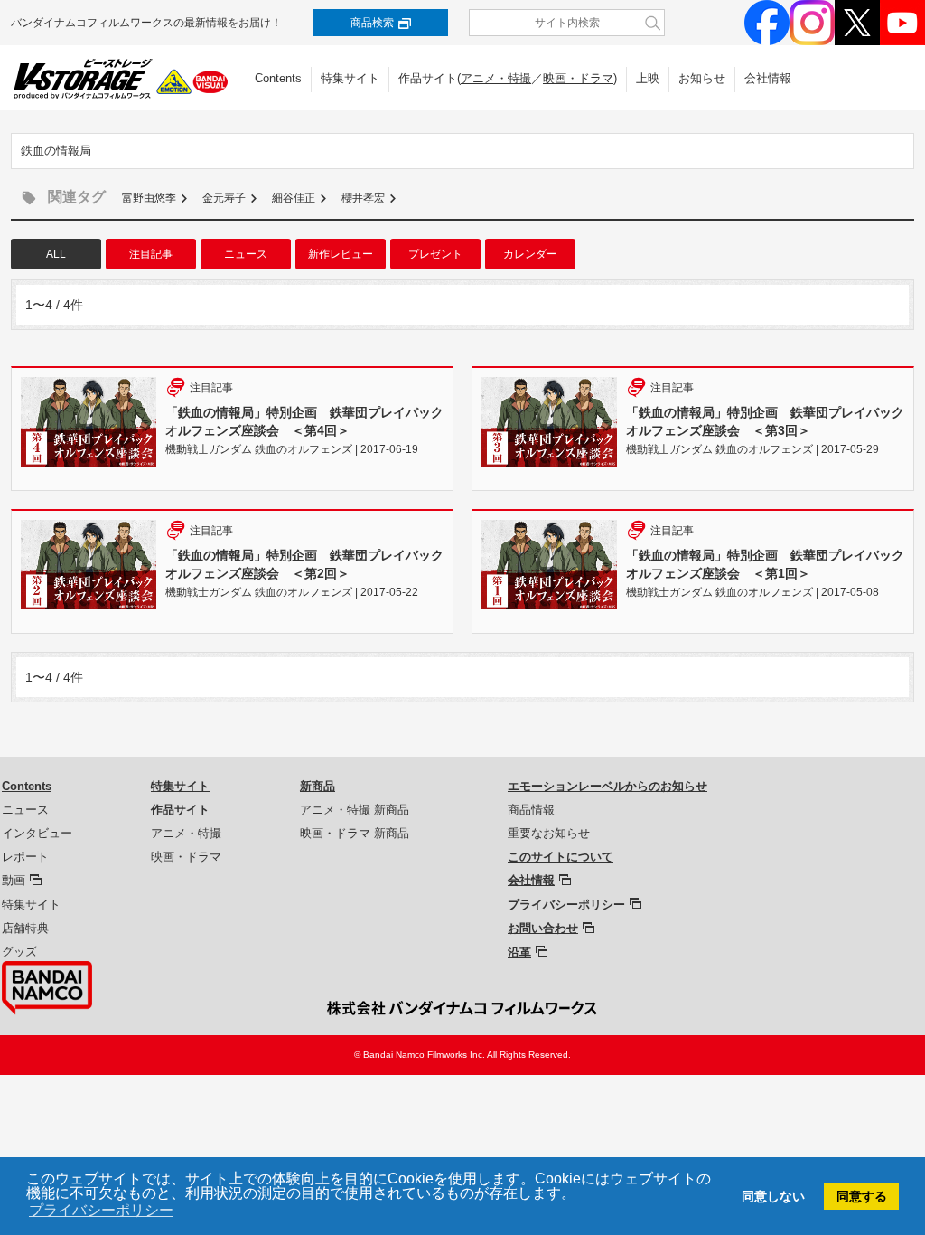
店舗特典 (25, 928)
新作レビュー (340, 254)
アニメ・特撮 (496, 78)
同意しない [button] (773, 1196)
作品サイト (180, 809)
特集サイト (350, 78)
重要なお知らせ (549, 833)
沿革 (519, 952)
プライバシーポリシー (566, 904)
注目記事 (151, 254)
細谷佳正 (293, 198)
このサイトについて (560, 856)
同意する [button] (861, 1196)
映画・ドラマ (578, 78)
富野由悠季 (149, 198)
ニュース (245, 254)
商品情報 (531, 809)
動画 (13, 880)
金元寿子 (224, 198)
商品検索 (372, 22)
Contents (278, 78)
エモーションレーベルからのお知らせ (607, 786)
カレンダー (530, 254)
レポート (25, 856)
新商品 (317, 786)
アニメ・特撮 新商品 (354, 809)
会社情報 (767, 78)
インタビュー (37, 833)
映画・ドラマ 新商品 (354, 833)
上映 (647, 78)
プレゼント (435, 254)
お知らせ (701, 78)
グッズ (19, 951)
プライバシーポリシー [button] (101, 1210)
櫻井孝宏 (363, 198)
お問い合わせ (543, 928)
